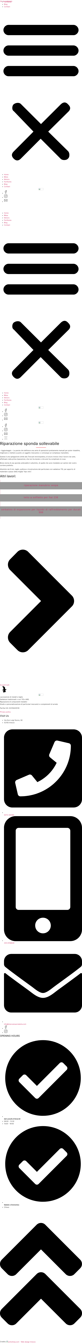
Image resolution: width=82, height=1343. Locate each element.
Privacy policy (5, 712)
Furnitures (7, 2)
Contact (7, 7)
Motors (6, 179)
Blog (5, 4)
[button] (41, 90)
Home (6, 174)
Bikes (6, 177)
